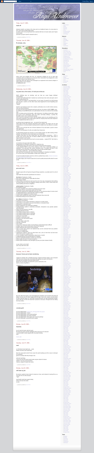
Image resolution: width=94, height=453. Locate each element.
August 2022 (66, 371)
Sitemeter (66, 442)
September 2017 (67, 303)
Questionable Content (68, 69)
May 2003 (66, 91)
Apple (65, 77)
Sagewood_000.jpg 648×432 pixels (36, 311)
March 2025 (66, 411)
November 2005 (67, 130)
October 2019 (67, 334)
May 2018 (66, 313)
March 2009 (66, 181)
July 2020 (66, 344)
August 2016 (66, 287)
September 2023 (67, 388)
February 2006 (67, 134)
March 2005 (66, 120)
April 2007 (66, 152)
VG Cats (65, 67)
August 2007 (66, 157)
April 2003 (66, 90)
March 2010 (66, 197)
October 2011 (67, 221)
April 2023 (66, 381)
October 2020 (67, 348)
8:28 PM (28, 303)
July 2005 (66, 125)
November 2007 (67, 161)
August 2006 (66, 141)
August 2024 (66, 402)
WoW (65, 44)
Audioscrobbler (67, 31)
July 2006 (66, 140)
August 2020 (66, 345)
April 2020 (66, 340)
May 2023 (66, 383)
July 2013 (66, 246)
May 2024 (66, 398)
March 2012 (66, 228)
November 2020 (67, 349)
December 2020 (67, 350)
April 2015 (66, 270)
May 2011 (66, 215)
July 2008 (66, 171)
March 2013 (66, 241)
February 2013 (67, 239)
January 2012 (67, 225)
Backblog (66, 438)
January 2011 (67, 210)
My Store (66, 75)
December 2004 (67, 116)
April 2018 (66, 312)
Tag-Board (66, 441)
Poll (64, 41)
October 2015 (67, 278)
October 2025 (67, 419)
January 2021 (67, 352)
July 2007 (66, 156)
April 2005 (66, 121)
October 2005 (67, 129)
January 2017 (67, 294)
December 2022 (67, 376)
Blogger (65, 436)
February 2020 (67, 337)
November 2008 (67, 176)
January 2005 (67, 117)
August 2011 (66, 219)
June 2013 (66, 245)
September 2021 (67, 358)
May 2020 (66, 341)
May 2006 (66, 138)
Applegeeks (66, 60)
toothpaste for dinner (68, 58)
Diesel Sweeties (67, 65)
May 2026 (66, 428)
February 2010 (67, 196)
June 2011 (66, 216)
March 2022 (66, 366)
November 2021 (67, 361)
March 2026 (66, 425)
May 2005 (66, 122)
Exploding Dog (67, 70)
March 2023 (66, 380)
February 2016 (67, 282)
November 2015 (67, 279)
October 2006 (67, 144)
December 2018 (67, 322)
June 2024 (66, 399)
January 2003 (67, 86)
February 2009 (67, 180)
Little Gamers (66, 66)
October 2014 (67, 264)
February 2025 (67, 410)
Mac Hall (65, 62)
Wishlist (65, 39)
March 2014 (66, 255)
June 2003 (66, 92)
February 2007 (67, 149)
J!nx (65, 79)
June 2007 (66, 154)
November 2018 (67, 321)
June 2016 (66, 286)
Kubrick (65, 437)
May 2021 (66, 354)
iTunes (65, 82)
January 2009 (67, 179)
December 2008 (67, 178)
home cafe (18, 337)
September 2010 (67, 205)
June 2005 (66, 123)
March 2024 (66, 395)
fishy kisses (66, 24)
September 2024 (67, 403)
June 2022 (66, 368)
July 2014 (66, 260)
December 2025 (67, 421)
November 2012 (67, 236)
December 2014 (67, 267)
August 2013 (66, 247)
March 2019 (66, 326)
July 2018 (66, 316)
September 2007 (67, 158)
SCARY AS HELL (67, 55)
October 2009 (67, 190)
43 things (66, 33)
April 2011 (66, 214)
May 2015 (66, 272)
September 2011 (67, 220)
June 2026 (66, 429)
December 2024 (67, 407)
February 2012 (67, 227)
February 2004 (67, 103)
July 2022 (66, 370)
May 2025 (66, 414)
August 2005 (66, 126)
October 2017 (67, 304)
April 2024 (66, 397)
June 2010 (66, 201)
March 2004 (66, 104)
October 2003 (67, 98)
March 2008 (66, 166)
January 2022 (67, 363)
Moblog (65, 28)
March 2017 (66, 296)
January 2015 (67, 268)
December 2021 (67, 362)
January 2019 (67, 323)
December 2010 (67, 209)
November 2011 (67, 223)
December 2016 (67, 292)
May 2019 (66, 328)
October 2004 (67, 113)
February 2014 (67, 254)
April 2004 (66, 105)
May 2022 (66, 367)
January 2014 (67, 252)
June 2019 (66, 330)
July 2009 (66, 187)
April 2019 (66, 327)
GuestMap (66, 40)
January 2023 (67, 377)
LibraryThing (66, 32)
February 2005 (67, 118)
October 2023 (67, 389)
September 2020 (67, 346)
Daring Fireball (67, 57)
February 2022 (67, 365)
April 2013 (66, 242)
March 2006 (66, 135)
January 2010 (67, 194)
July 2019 (66, 331)
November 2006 (67, 145)
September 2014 (67, 263)
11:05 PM (28, 162)
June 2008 (66, 170)
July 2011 (66, 218)
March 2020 (66, 339)
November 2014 (67, 265)
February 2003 (67, 87)
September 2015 (67, 277)
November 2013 (67, 251)
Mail (65, 37)
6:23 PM (28, 384)
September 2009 (67, 189)
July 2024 (66, 401)
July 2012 (66, 233)
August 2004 (66, 111)
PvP (65, 71)
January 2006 (67, 132)
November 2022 (67, 375)
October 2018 (67, 319)
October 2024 (67, 404)
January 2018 (67, 308)
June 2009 (66, 185)
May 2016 (66, 285)
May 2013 (66, 243)
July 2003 (66, 94)
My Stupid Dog (67, 51)
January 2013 (67, 238)
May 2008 (66, 169)
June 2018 (66, 314)
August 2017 (66, 301)
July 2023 (66, 385)
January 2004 (67, 101)
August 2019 (66, 332)
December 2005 (67, 131)
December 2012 (67, 237)
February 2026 (67, 424)
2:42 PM (28, 320)
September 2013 (67, 248)
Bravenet (66, 440)
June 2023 (66, 384)
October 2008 (67, 175)
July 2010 (66, 202)
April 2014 (66, 256)
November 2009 (67, 192)
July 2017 (66, 300)
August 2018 (66, 317)
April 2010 (66, 198)
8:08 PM (28, 37)
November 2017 (67, 305)
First (65, 29)
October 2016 (67, 290)
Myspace (66, 43)
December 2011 (67, 224)
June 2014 (66, 259)
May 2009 (66, 184)
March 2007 (66, 150)
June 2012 (66, 232)
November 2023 (67, 390)
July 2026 (66, 430)
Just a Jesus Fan (67, 52)
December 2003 (67, 100)
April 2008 (66, 167)
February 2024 (67, 394)
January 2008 (67, 163)
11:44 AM (28, 248)
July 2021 (66, 357)
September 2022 (67, 372)
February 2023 (67, 379)
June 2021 (66, 355)
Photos (65, 27)
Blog (65, 26)
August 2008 (66, 172)
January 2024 (67, 393)
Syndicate (66, 45)
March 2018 (66, 310)
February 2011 (67, 211)
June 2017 (66, 299)
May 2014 (66, 258)
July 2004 (66, 109)
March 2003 (66, 89)
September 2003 (67, 96)
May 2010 (66, 199)
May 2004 (66, 107)
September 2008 (67, 174)
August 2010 (66, 203)
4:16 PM (28, 339)
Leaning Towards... (68, 53)
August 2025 (66, 416)
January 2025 (67, 408)
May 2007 (66, 153)
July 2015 (66, 274)
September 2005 (67, 127)
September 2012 (67, 234)
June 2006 (66, 139)
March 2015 (66, 269)
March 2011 (66, 212)
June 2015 (66, 273)
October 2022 (67, 374)
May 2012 (66, 230)
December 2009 (67, 193)
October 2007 (67, 160)
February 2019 (67, 325)
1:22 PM (28, 364)
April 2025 (66, 412)
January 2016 (67, 281)
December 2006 (67, 147)
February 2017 (67, 295)
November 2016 (67, 291)
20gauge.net (66, 56)
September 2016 (67, 288)
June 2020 (66, 343)
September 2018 (67, 318)
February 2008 (67, 165)
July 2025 (66, 415)
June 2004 (66, 108)
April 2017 (66, 297)
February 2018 (67, 309)
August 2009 (66, 188)
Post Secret (66, 61)
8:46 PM (28, 85)
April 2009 (66, 183)
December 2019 (67, 335)
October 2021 (67, 359)
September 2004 (67, 112)
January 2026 (67, 423)
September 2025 (67, 417)
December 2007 (67, 162)
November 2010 (67, 207)
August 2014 (66, 261)
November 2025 (67, 420)
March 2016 (66, 283)
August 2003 (66, 95)
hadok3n (66, 49)
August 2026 (66, 432)
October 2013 (67, 250)
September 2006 (67, 143)
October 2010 (67, 206)
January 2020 (67, 336)
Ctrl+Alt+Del (66, 64)
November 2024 (67, 406)
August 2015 (66, 276)
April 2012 (66, 229)
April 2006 (66, 136)
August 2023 (66, 386)
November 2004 (67, 114)
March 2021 (66, 353)
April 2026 (66, 426)
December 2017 (67, 306)
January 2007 (67, 148)
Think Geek (66, 78)
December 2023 (67, 392)
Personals (66, 81)
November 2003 (67, 99)
